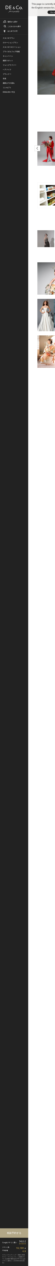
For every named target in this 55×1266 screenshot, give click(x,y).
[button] (37, 148)
